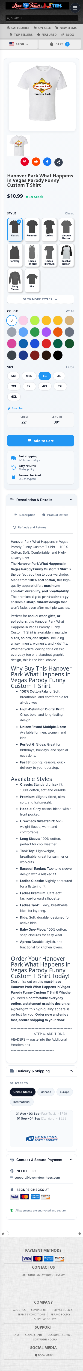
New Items (68, 28)
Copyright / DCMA (45, 1339)
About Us (19, 1309)
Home (3, 1233)
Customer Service (60, 1334)
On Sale (44, 28)
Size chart (18, 408)
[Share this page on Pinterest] (25, 161)
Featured (49, 35)
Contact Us (38, 1309)
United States (22, 1092)
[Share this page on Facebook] (47, 161)
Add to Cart (44, 440)
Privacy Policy (62, 1309)
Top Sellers (23, 35)
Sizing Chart (33, 1334)
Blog (70, 35)
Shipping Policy (45, 1319)
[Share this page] (58, 162)
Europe (64, 1092)
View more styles (38, 299)
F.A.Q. (16, 1334)
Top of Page (80, 1233)
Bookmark (45, 1355)
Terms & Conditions (31, 1314)
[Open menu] (75, 8)
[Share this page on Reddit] (36, 161)
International (21, 1102)
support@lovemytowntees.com (37, 1177)
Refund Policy (60, 1314)
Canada (46, 1092)
